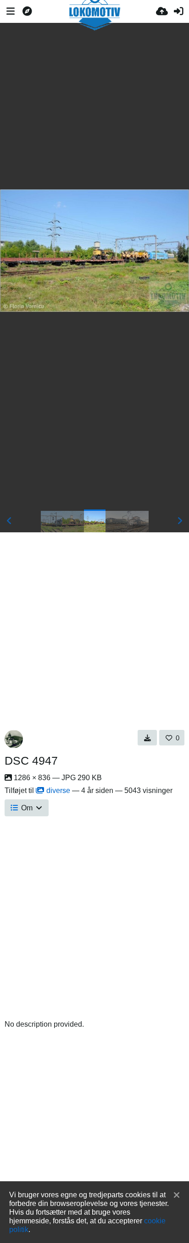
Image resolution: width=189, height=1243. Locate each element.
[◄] (9, 521)
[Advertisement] (94, 106)
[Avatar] (14, 739)
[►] (180, 521)
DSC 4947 (31, 760)
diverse (58, 790)
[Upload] (162, 11)
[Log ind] (178, 11)
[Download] (147, 737)
